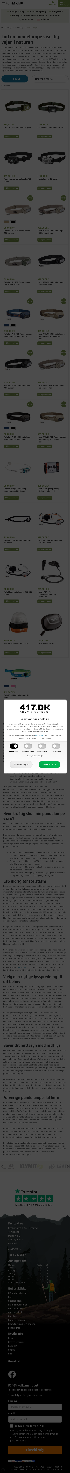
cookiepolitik (39, 736)
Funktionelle (42, 751)
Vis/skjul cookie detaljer (35, 756)
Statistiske (56, 751)
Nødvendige (13, 751)
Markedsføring (28, 751)
